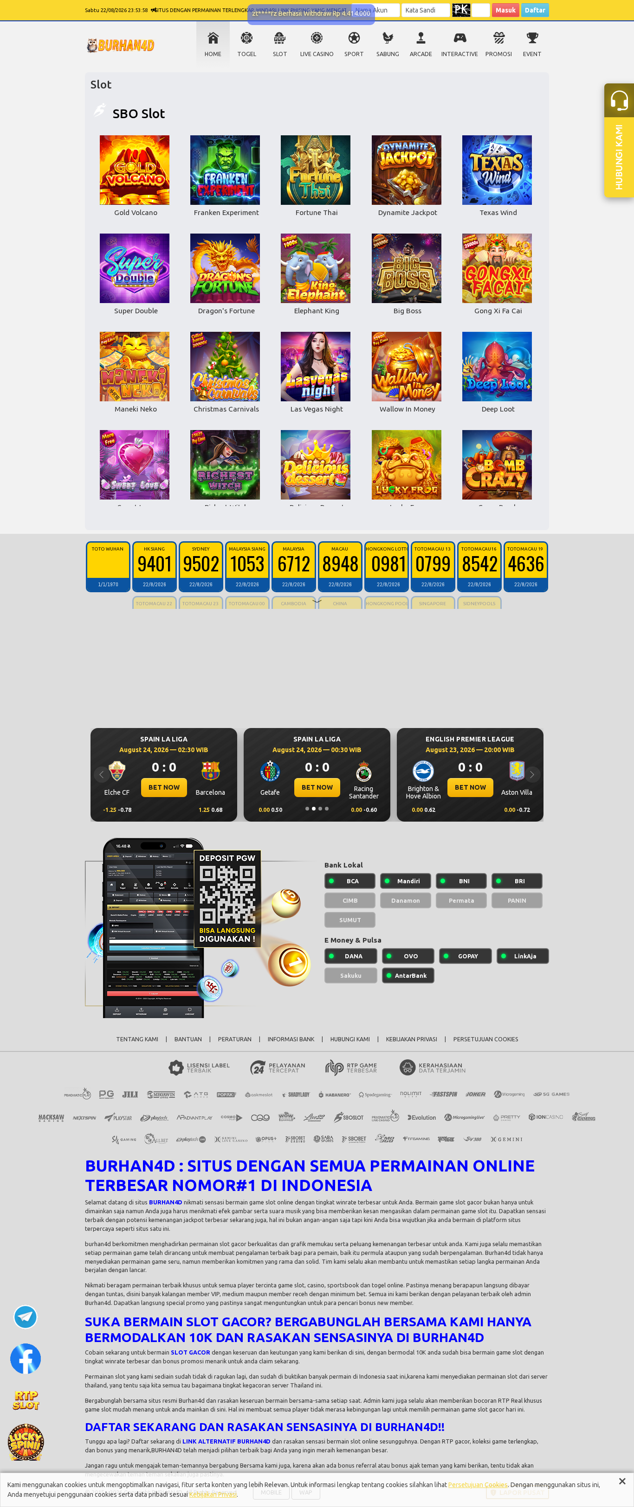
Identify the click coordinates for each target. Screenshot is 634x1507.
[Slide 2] (314, 808)
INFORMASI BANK (291, 1039)
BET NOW (164, 787)
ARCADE (421, 54)
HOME (213, 54)
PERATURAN (235, 1039)
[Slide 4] (327, 808)
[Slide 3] (320, 808)
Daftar (535, 10)
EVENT (532, 54)
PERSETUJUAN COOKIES (485, 1039)
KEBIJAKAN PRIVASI (411, 1039)
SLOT (280, 54)
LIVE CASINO (317, 54)
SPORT (354, 54)
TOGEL (246, 54)
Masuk (506, 10)
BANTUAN (188, 1039)
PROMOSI (498, 54)
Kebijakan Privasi (213, 1494)
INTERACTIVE (459, 54)
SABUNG (387, 54)
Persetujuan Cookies (478, 1484)
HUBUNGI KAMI (350, 1039)
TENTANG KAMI (137, 1039)
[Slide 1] (307, 808)
